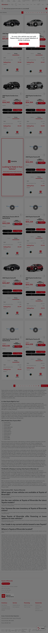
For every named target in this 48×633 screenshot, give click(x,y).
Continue (24, 43)
